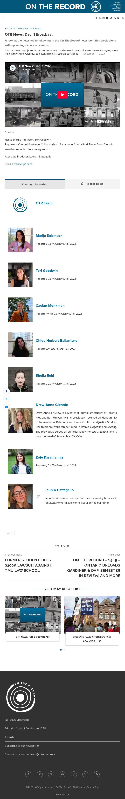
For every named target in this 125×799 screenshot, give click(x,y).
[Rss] (115, 18)
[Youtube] (107, 18)
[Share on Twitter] (6, 399)
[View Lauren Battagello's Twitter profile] (38, 496)
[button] (9, 623)
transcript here (23, 164)
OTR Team (14, 50)
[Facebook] (96, 18)
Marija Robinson (31, 50)
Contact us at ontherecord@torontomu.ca (30, 754)
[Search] (123, 18)
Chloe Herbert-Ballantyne (95, 50)
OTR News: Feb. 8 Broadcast (33, 637)
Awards (9, 737)
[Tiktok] (111, 18)
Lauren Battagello (68, 53)
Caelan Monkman (69, 50)
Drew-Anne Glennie (22, 53)
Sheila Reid (45, 375)
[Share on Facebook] (6, 391)
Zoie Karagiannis (45, 53)
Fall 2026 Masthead (17, 720)
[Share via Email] (6, 407)
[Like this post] (57, 546)
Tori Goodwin (49, 50)
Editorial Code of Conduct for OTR (25, 728)
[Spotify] (118, 18)
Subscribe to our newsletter (22, 746)
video (9, 533)
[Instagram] (103, 18)
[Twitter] (100, 18)
